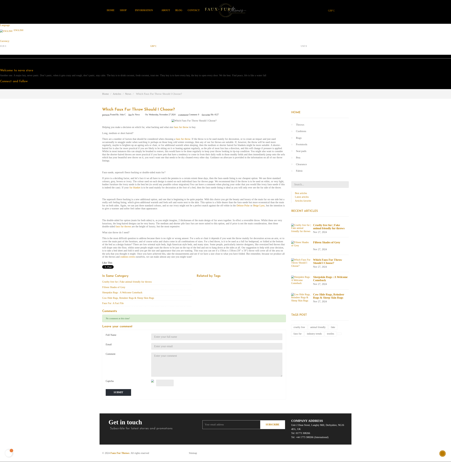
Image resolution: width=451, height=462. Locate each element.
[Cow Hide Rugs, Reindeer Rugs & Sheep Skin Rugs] (301, 297)
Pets (298, 157)
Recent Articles (304, 211)
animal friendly (318, 327)
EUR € (3, 46)
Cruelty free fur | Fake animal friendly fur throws (127, 281)
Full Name (111, 335)
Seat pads (301, 151)
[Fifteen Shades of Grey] (301, 243)
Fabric (299, 170)
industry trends (314, 333)
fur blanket (134, 187)
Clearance (301, 164)
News (137, 114)
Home (296, 112)
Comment (110, 354)
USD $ (304, 46)
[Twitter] (7, 87)
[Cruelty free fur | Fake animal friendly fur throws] (301, 228)
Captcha (110, 381)
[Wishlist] (348, 10)
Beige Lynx (259, 205)
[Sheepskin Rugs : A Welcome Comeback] (301, 280)
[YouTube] (14, 87)
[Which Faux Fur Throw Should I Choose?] (301, 262)
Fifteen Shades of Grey (113, 287)
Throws (300, 124)
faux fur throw (181, 127)
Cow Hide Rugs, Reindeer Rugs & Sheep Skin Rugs (128, 298)
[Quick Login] (344, 10)
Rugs (299, 137)
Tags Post (299, 315)
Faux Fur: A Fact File (113, 303)
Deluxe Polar (243, 205)
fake (333, 327)
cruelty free (299, 327)
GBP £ (153, 46)
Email (109, 344)
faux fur (298, 333)
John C (123, 114)
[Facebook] (1, 87)
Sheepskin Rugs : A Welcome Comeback (122, 292)
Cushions (301, 131)
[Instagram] (20, 87)
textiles (330, 333)
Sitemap (193, 453)
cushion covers (127, 256)
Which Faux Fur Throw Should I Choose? (327, 261)
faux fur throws (123, 226)
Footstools (301, 144)
